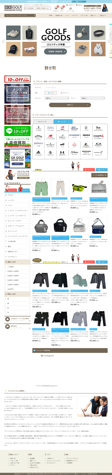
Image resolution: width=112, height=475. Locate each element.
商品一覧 (12, 458)
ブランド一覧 (84, 15)
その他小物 (11, 241)
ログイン (12, 465)
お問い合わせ (33, 465)
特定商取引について (71, 460)
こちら (53, 385)
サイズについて (51, 463)
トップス (11, 200)
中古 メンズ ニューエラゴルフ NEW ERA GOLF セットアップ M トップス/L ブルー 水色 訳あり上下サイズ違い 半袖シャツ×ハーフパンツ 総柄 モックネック (79, 297)
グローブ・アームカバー (16, 226)
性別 (36, 93)
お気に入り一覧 (14, 463)
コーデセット (12, 257)
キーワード (38, 87)
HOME (50, 15)
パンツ (10, 205)
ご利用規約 (69, 463)
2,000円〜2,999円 (13, 271)
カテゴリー (38, 98)
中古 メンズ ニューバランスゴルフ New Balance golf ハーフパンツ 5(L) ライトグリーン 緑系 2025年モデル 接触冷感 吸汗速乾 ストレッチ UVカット (41, 207)
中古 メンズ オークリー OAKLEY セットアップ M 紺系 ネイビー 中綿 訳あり (98, 295)
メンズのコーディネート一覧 (97, 267)
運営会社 (80, 5)
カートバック (12, 231)
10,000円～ (11, 289)
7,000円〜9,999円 (13, 284)
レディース (75, 15)
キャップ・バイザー (14, 221)
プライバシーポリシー (72, 458)
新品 (9, 246)
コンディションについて (53, 460)
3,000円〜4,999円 (13, 275)
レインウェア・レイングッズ (17, 236)
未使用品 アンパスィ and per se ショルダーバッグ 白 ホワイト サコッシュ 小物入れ (79, 241)
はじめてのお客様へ (35, 463)
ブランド (73, 98)
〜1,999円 (10, 267)
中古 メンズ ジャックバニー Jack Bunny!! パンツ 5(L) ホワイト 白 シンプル (60, 203)
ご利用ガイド (71, 5)
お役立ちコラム (34, 467)
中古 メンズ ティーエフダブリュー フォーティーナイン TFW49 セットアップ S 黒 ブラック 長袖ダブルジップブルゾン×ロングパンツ (60, 338)
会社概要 (32, 458)
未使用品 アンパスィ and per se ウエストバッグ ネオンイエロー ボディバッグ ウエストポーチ (79, 203)
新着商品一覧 (58, 15)
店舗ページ (93, 15)
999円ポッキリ (13, 252)
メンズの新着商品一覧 (99, 175)
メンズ (67, 15)
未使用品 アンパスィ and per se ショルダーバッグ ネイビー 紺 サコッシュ (98, 241)
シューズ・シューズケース (17, 216)
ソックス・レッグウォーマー (17, 210)
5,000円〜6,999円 (13, 280)
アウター (11, 195)
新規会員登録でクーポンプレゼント (56, 1)
